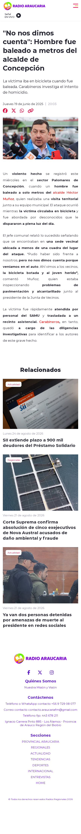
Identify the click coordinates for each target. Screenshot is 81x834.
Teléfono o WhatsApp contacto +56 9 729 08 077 (40, 703)
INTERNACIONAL (40, 771)
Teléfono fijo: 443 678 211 (40, 715)
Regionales (14, 459)
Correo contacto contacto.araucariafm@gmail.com (40, 709)
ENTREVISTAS (40, 777)
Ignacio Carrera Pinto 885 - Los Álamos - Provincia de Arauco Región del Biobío (40, 723)
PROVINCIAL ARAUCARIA (40, 741)
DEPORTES (40, 765)
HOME (40, 783)
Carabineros (49, 322)
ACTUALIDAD (40, 753)
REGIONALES (40, 747)
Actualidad (14, 384)
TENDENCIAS (40, 759)
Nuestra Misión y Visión (40, 687)
